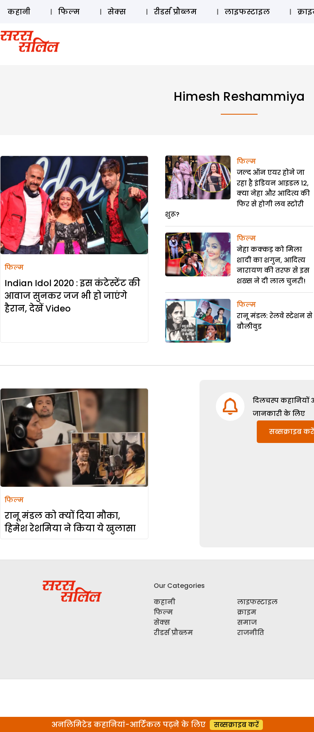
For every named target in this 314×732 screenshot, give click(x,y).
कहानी (18, 12)
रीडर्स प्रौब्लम (175, 12)
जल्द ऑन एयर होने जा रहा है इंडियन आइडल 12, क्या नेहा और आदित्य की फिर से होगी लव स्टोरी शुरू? (237, 193)
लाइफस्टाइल (247, 12)
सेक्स (117, 12)
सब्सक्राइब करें (236, 725)
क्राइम (246, 612)
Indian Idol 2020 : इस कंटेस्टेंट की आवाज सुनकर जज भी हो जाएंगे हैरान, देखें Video (72, 295)
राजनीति (250, 632)
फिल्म (69, 12)
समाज (247, 622)
